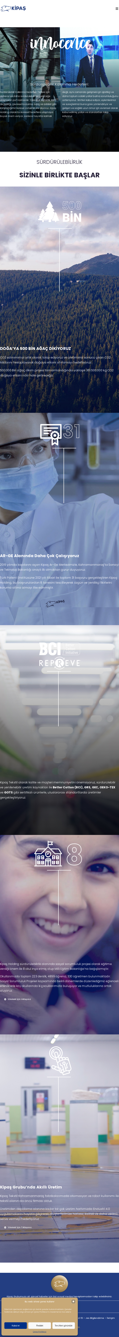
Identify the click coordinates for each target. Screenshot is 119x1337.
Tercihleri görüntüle (63, 1325)
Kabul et (15, 1325)
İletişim (111, 1318)
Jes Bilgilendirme (95, 1318)
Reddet (39, 1325)
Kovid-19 (78, 1318)
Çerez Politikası (39, 1331)
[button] (73, 1301)
